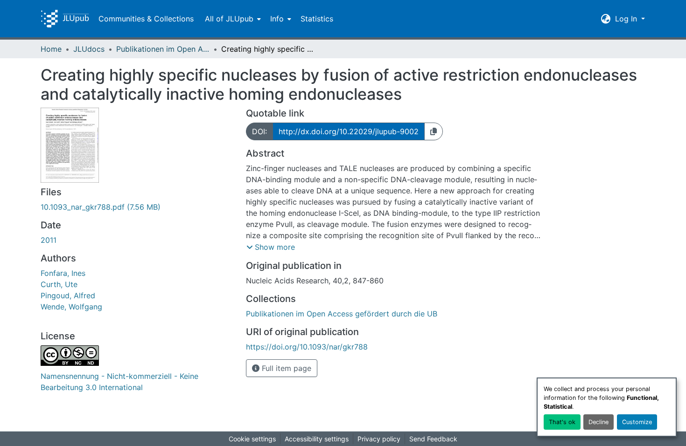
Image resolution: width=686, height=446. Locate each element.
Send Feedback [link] (433, 439)
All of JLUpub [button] (229, 18)
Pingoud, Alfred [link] (68, 295)
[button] (65, 18)
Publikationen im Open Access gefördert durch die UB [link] (163, 49)
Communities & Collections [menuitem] (146, 18)
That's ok (562, 422)
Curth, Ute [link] (59, 284)
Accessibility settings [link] (317, 439)
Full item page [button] (285, 368)
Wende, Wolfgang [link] (71, 306)
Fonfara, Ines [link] (63, 273)
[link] (138, 207)
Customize (637, 422)
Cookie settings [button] (252, 439)
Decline (598, 422)
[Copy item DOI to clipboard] (433, 131)
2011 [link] (48, 240)
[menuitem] (232, 18)
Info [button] (277, 18)
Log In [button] (627, 18)
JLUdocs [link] (89, 49)
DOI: (259, 131)
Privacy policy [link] (378, 439)
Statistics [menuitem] (317, 18)
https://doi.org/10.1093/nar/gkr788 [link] (307, 346)
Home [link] (51, 49)
